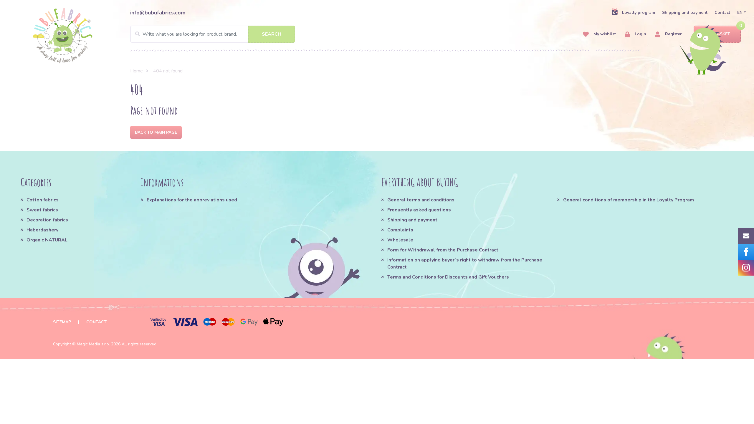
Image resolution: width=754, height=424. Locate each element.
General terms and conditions (420, 200)
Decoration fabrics (47, 220)
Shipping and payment (684, 12)
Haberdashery (42, 230)
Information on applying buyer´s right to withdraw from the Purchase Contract (464, 263)
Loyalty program (638, 12)
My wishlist (604, 34)
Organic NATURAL (47, 240)
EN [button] (740, 12)
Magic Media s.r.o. (93, 344)
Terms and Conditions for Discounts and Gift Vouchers (448, 277)
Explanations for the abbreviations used (192, 200)
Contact (722, 12)
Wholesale (400, 240)
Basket (722, 34)
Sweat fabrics (42, 210)
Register (673, 34)
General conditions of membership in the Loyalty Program (628, 200)
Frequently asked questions (419, 210)
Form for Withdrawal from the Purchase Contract (442, 250)
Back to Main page (156, 132)
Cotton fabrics (43, 200)
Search (271, 34)
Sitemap (62, 322)
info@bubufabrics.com (158, 12)
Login (640, 34)
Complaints (400, 230)
